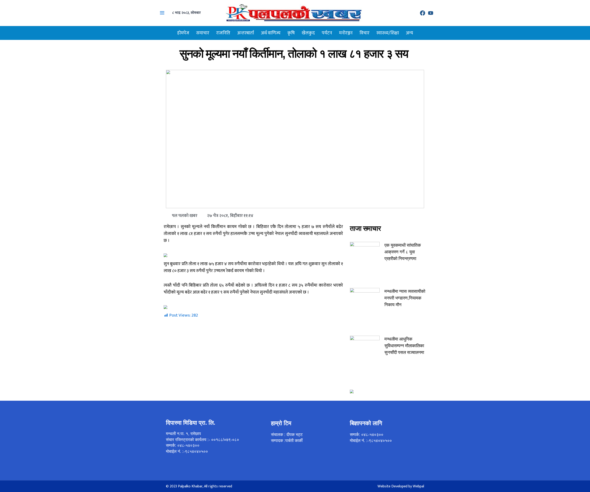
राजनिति (223, 33)
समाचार (202, 33)
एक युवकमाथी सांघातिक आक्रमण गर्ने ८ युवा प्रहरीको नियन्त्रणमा (402, 252)
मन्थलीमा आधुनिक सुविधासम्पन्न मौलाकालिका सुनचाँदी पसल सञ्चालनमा (404, 346)
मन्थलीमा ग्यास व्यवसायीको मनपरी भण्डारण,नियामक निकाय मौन (404, 298)
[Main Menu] (162, 13)
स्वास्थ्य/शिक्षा (387, 33)
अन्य (409, 33)
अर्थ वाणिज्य (270, 33)
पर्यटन (327, 33)
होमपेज (183, 33)
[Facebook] (422, 13)
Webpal (418, 486)
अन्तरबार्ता (245, 33)
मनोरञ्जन (346, 33)
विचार (364, 33)
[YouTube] (430, 13)
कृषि (291, 33)
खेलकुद (308, 33)
